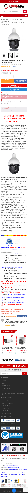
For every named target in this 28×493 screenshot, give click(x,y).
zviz (23, 474)
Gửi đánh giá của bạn (22, 316)
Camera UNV (21, 472)
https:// (6, 467)
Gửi (24, 373)
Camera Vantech (10, 472)
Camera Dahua (5, 471)
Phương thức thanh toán (7, 403)
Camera (12, 474)
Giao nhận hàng (5, 408)
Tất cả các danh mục (5, 11)
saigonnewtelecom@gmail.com (11, 465)
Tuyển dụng (4, 390)
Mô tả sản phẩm (5, 108)
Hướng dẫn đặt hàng (6, 405)
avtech (15, 474)
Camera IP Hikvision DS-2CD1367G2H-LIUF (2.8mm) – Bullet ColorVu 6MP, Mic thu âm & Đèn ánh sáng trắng (20, 348)
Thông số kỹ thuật (15, 108)
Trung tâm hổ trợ (5, 400)
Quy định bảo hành (6, 388)
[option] (14, 39)
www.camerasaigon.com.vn (14, 467)
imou (6, 476)
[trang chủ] (1, 19)
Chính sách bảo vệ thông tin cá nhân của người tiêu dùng (13, 394)
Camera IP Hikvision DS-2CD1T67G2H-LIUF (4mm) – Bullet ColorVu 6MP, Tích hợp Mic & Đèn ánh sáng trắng (7, 348)
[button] (7, 81)
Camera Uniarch (5, 474)
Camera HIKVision (23, 469)
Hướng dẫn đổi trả (6, 410)
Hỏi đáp (13, 110)
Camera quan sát (13, 469)
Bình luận (23, 108)
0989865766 (7, 99)
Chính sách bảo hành (6, 413)
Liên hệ (3, 383)
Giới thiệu (4, 380)
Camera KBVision (13, 471)
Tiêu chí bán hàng (6, 385)
